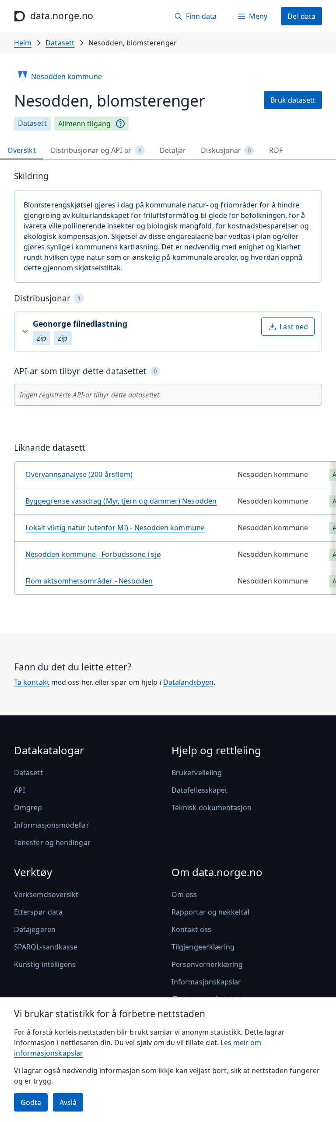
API (19, 790)
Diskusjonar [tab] (226, 150)
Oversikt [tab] (21, 150)
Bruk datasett (292, 100)
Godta (31, 1102)
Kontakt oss (191, 929)
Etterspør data (38, 912)
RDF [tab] (275, 150)
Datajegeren (35, 929)
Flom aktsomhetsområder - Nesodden (89, 581)
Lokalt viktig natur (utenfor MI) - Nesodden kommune (115, 527)
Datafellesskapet (200, 790)
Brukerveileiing (197, 772)
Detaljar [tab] (173, 150)
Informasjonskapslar (207, 982)
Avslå (68, 1102)
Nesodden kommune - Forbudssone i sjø (93, 554)
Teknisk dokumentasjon (212, 807)
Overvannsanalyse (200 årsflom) (79, 474)
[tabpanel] (168, 386)
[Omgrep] (120, 123)
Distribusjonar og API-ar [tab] (96, 150)
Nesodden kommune (66, 76)
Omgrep (28, 807)
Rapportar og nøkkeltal (210, 912)
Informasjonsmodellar (51, 825)
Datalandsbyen (188, 682)
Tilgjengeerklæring (203, 947)
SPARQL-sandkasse (45, 947)
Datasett (60, 43)
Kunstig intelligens (45, 964)
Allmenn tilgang (84, 123)
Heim (23, 43)
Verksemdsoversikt (46, 894)
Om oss (184, 894)
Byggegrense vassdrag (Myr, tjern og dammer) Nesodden (121, 501)
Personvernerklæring (207, 964)
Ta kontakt (31, 682)
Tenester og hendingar (52, 842)
